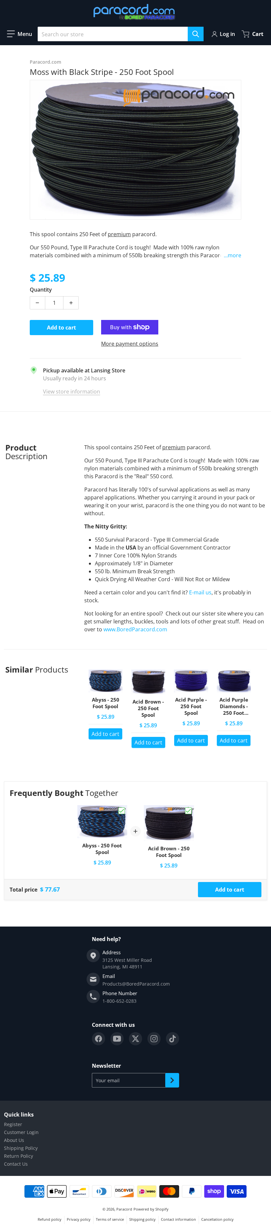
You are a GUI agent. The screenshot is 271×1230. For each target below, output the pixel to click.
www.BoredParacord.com (136, 629)
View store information (71, 391)
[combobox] (121, 34)
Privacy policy (79, 1219)
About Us (14, 1140)
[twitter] (135, 1038)
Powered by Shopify (151, 1209)
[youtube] (117, 1038)
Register (13, 1124)
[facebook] (98, 1038)
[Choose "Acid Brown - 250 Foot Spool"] (188, 810)
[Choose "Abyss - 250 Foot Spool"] (121, 810)
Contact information (178, 1219)
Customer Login (21, 1132)
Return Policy (18, 1156)
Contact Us (16, 1164)
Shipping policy (142, 1219)
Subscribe (172, 1080)
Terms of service (110, 1219)
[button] (19, 34)
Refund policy (49, 1219)
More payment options (129, 343)
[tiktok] (172, 1038)
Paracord (124, 1209)
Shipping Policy (21, 1148)
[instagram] (154, 1038)
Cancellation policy (217, 1219)
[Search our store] (196, 34)
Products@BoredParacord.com (136, 984)
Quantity (41, 289)
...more (232, 255)
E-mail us (200, 592)
